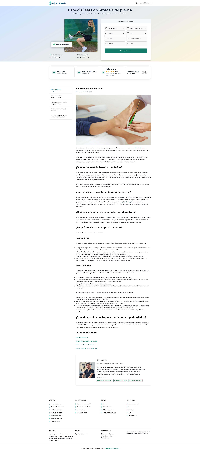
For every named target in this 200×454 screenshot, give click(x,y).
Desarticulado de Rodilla (84, 404)
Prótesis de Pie (55, 421)
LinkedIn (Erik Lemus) (121, 380)
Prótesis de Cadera (56, 415)
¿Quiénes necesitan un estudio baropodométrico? (59, 103)
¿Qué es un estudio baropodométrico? (56, 90)
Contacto (131, 410)
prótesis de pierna (140, 148)
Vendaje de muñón (82, 337)
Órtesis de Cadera (108, 410)
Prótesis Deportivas (57, 412)
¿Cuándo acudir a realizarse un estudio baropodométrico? (59, 116)
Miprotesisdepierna (108, 434)
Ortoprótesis (81, 410)
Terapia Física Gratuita (109, 412)
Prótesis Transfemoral (57, 407)
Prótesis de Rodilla (56, 418)
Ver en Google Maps (53, 440)
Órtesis (105, 404)
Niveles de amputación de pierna (86, 341)
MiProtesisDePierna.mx (112, 448)
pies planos (126, 202)
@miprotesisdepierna (109, 436)
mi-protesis (106, 438)
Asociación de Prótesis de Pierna (86, 348)
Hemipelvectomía (82, 412)
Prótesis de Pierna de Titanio (85, 345)
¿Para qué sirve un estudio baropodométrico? (57, 96)
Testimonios (132, 407)
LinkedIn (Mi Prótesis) (136, 380)
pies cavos (133, 202)
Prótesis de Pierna (56, 404)
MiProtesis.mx (132, 415)
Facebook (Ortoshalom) (105, 380)
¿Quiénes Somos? (134, 404)
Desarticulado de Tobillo (84, 407)
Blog (130, 412)
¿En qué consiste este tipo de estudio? (58, 109)
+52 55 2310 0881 (82, 434)
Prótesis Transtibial (56, 410)
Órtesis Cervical (107, 407)
